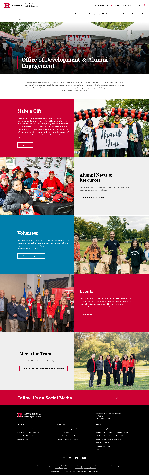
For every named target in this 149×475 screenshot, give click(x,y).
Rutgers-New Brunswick (63, 432)
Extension (135, 14)
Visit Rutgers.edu (99, 5)
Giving (134, 5)
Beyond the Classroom (105, 14)
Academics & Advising (87, 14)
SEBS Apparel (117, 5)
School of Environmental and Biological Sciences (108, 413)
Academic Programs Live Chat (25, 429)
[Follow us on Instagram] (70, 458)
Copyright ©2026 (55, 471)
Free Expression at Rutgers (103, 446)
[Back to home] (28, 418)
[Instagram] (116, 398)
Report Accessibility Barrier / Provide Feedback (85, 468)
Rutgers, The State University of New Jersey (68, 429)
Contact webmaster (93, 471)
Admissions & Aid (71, 14)
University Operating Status (103, 429)
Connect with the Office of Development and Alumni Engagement (43, 368)
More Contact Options (23, 439)
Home (61, 14)
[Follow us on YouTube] (84, 458)
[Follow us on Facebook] (64, 458)
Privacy (98, 449)
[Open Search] (145, 5)
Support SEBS (25, 145)
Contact (140, 5)
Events (124, 5)
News (129, 5)
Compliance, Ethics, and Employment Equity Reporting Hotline (112, 432)
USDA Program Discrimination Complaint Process (108, 439)
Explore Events (87, 314)
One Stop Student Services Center (26, 436)
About (143, 14)
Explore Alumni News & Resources (93, 197)
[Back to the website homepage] (13, 5)
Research (126, 14)
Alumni (118, 14)
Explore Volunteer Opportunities (31, 256)
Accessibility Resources (102, 442)
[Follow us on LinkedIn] (76, 458)
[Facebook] (108, 398)
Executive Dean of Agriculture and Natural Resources (70, 436)
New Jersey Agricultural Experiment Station (68, 439)
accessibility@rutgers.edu (61, 468)
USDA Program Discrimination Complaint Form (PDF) (109, 436)
